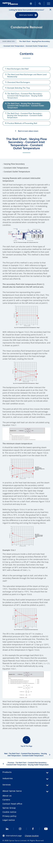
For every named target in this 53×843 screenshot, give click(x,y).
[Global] (30, 3)
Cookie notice (9, 812)
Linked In (7, 829)
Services (7, 784)
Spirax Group (9, 808)
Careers (6, 799)
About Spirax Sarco (12, 791)
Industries (8, 778)
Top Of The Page (26, 746)
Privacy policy (9, 816)
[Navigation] (48, 3)
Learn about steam (9, 41)
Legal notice (9, 820)
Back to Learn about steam (28, 131)
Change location (32, 835)
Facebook (33, 829)
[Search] (39, 3)
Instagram (20, 829)
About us (7, 795)
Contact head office (12, 804)
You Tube (46, 829)
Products (7, 772)
